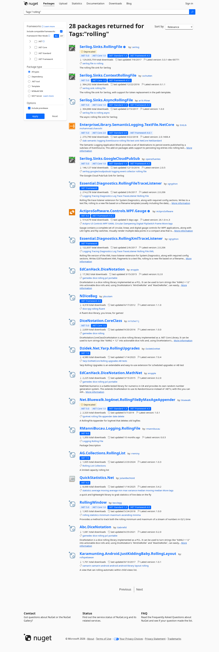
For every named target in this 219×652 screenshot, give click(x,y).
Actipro (86, 223)
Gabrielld (122, 527)
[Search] (192, 12)
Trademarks (174, 638)
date (115, 416)
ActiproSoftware (164, 211)
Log (114, 195)
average (96, 490)
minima (137, 514)
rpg (89, 308)
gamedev (87, 277)
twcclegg (117, 502)
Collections (100, 465)
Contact (30, 613)
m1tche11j (133, 321)
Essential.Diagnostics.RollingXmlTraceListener (121, 238)
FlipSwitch (149, 223)
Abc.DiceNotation (95, 527)
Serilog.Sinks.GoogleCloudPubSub (110, 158)
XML (151, 251)
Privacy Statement (155, 638)
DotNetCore (94, 360)
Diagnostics (106, 195)
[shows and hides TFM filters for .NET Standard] (30, 53)
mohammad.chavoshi (91, 128)
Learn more (49, 26)
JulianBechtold (127, 478)
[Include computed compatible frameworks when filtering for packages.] (61, 31)
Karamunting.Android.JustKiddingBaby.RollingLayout (128, 553)
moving (105, 490)
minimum (104, 514)
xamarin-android (100, 565)
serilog (135, 47)
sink (92, 88)
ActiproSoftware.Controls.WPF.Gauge (113, 210)
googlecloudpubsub (100, 171)
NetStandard (155, 140)
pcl (106, 277)
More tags (167, 223)
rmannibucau (153, 428)
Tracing (95, 195)
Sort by (159, 26)
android (114, 565)
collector (130, 171)
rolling (99, 63)
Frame (158, 223)
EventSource (112, 140)
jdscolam (107, 296)
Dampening (130, 223)
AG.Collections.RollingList (102, 453)
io (95, 63)
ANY (61, 36)
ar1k (141, 100)
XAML (111, 223)
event (123, 171)
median (141, 490)
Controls (98, 223)
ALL (56, 36)
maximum (115, 514)
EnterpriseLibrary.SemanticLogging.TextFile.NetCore (127, 124)
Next (139, 589)
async (107, 112)
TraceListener (130, 195)
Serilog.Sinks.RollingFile (101, 46)
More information (181, 203)
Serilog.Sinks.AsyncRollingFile (106, 100)
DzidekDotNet (153, 348)
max (125, 490)
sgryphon (173, 183)
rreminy (135, 453)
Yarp (84, 360)
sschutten (147, 75)
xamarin (86, 565)
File (147, 195)
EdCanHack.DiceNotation (102, 269)
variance (132, 490)
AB (120, 360)
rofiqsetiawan (87, 557)
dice (95, 277)
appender (107, 416)
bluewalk (186, 400)
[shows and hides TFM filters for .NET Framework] (30, 59)
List (92, 465)
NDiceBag (88, 296)
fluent (102, 308)
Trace (119, 195)
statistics (86, 490)
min (120, 490)
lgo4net (86, 416)
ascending (126, 514)
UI (92, 223)
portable (113, 277)
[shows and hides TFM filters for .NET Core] (30, 47)
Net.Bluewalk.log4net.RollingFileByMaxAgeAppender (127, 399)
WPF (105, 223)
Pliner (147, 100)
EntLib (183, 125)
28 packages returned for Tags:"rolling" (106, 30)
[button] (43, 26)
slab (84, 140)
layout (138, 565)
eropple (135, 269)
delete (121, 416)
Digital (139, 223)
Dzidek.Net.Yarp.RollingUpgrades (110, 348)
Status (87, 613)
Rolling (140, 195)
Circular (119, 223)
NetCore (144, 140)
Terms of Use (103, 638)
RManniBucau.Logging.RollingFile (110, 428)
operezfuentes (153, 158)
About (90, 638)
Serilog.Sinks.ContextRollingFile (108, 75)
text (132, 140)
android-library (126, 565)
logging (101, 140)
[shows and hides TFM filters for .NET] (30, 41)
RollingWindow (93, 502)
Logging (86, 195)
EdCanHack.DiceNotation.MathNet (111, 372)
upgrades (113, 360)
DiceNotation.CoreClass (101, 320)
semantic (92, 140)
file (91, 63)
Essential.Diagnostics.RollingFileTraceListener (121, 183)
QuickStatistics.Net (97, 477)
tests (124, 360)
